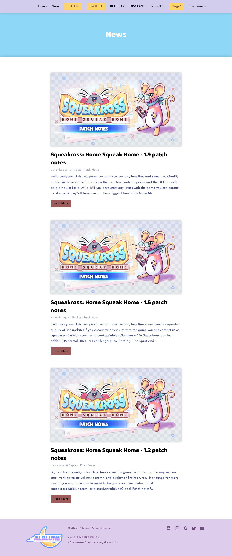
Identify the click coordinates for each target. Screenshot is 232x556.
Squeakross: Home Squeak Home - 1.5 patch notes (109, 306)
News (55, 6)
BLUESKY (117, 6)
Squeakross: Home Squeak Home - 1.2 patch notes (109, 454)
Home (42, 6)
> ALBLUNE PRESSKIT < (83, 537)
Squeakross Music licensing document (93, 542)
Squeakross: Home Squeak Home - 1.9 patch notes (109, 158)
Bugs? (176, 6)
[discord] (169, 528)
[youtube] (202, 528)
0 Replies (75, 170)
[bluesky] (194, 528)
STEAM (73, 6)
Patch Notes (91, 170)
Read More (60, 203)
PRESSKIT (156, 6)
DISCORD (137, 6)
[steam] (185, 528)
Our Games (197, 6)
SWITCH (96, 6)
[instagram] (177, 528)
